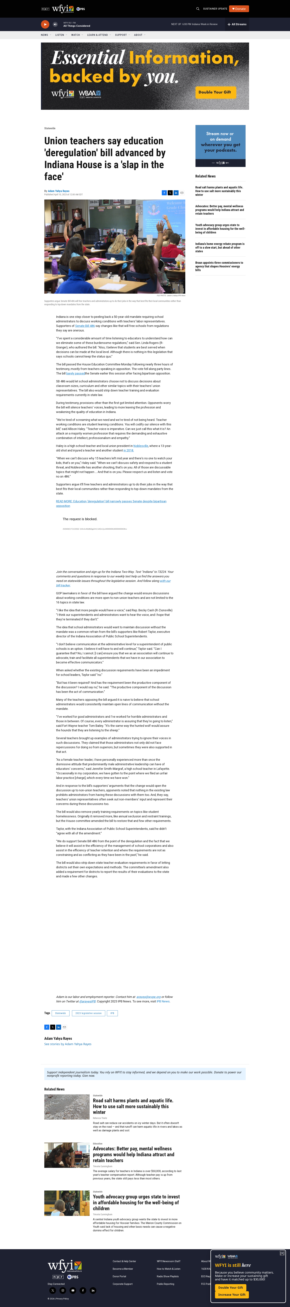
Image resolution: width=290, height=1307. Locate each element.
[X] (282, 1253)
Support (121, 35)
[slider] (60, 24)
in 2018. (129, 450)
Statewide (49, 128)
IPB (112, 1013)
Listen (59, 35)
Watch (75, 35)
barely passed (75, 373)
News (44, 35)
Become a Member (123, 1269)
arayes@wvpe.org (148, 997)
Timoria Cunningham (102, 1166)
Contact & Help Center (124, 1261)
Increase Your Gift (232, 1295)
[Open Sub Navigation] (50, 35)
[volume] (55, 24)
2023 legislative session (89, 1013)
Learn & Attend (97, 35)
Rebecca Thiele (100, 1118)
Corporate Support (123, 1284)
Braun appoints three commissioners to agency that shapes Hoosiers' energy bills (219, 266)
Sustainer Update (215, 8)
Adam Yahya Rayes (58, 191)
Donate (240, 9)
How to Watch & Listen (168, 1269)
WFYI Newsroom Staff (168, 1261)
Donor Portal (119, 1276)
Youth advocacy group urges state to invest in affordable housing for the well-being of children (220, 228)
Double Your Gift (230, 1287)
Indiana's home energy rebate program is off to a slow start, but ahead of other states (220, 247)
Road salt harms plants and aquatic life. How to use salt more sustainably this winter (219, 191)
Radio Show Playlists (168, 1276)
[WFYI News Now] (221, 146)
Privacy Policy (62, 1299)
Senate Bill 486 (85, 326)
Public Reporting (165, 1284)
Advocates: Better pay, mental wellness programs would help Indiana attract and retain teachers (219, 209)
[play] (45, 24)
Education (97, 1143)
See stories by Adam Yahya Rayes (67, 1044)
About (138, 35)
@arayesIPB (87, 1001)
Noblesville (140, 446)
